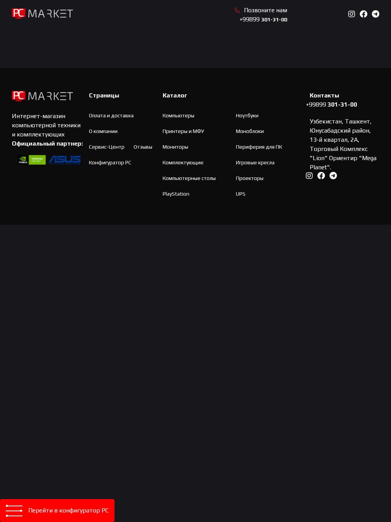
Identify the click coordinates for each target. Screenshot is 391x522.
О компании (103, 131)
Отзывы (143, 147)
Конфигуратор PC (110, 162)
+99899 (263, 19)
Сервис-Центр (106, 147)
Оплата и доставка (111, 115)
